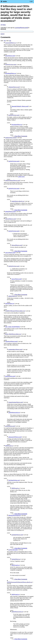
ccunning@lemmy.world (21, 27)
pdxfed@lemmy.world (10, 426)
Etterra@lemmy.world (10, 55)
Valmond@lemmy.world (10, 218)
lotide (5, 1)
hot (5, 40)
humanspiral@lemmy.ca (10, 42)
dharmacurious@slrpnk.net (14, 515)
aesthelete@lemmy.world (17, 534)
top (10, 40)
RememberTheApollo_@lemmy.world (19, 106)
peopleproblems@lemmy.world (15, 349)
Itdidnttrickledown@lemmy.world (12, 180)
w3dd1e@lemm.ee (12, 296)
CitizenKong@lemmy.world (11, 341)
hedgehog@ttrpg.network (11, 137)
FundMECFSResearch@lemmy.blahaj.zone (15, 310)
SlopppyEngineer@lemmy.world (15, 402)
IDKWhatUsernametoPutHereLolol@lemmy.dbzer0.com (19, 582)
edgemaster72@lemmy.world (15, 437)
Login (31, 1)
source (2, 34)
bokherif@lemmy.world (10, 211)
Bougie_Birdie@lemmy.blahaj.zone (13, 334)
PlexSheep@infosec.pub (14, 480)
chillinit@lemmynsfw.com (14, 412)
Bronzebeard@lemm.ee (10, 73)
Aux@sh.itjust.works (13, 549)
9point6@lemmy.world (10, 376)
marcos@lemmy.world (10, 252)
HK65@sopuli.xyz (9, 445)
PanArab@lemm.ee (9, 303)
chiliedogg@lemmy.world (14, 87)
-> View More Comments (20, 136)
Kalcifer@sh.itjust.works (10, 64)
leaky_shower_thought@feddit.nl (12, 326)
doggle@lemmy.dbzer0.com (17, 201)
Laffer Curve (21, 176)
